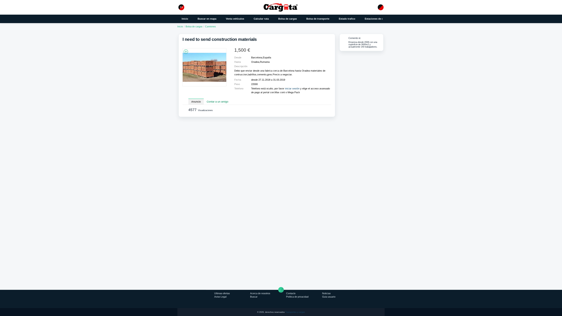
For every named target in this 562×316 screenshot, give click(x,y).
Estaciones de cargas (377, 18)
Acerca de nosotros (260, 293)
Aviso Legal (220, 297)
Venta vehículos (235, 18)
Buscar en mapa (207, 18)
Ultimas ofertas (222, 293)
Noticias (326, 293)
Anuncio (196, 101)
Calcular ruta (261, 18)
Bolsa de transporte (317, 18)
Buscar (253, 297)
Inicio (185, 18)
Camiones (210, 26)
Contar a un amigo (217, 101)
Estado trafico (347, 18)
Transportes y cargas (295, 312)
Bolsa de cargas (287, 18)
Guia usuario (328, 297)
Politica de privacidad (297, 297)
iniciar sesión (292, 88)
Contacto (290, 293)
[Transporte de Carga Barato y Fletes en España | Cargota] (281, 7)
